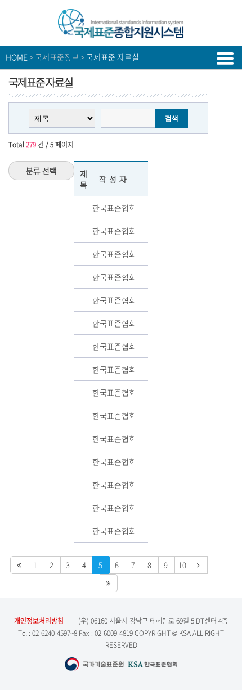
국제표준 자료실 (112, 56)
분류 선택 (41, 170)
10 (182, 564)
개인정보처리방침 (39, 621)
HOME (17, 56)
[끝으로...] (109, 583)
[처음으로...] (19, 565)
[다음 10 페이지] (199, 565)
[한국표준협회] (121, 33)
